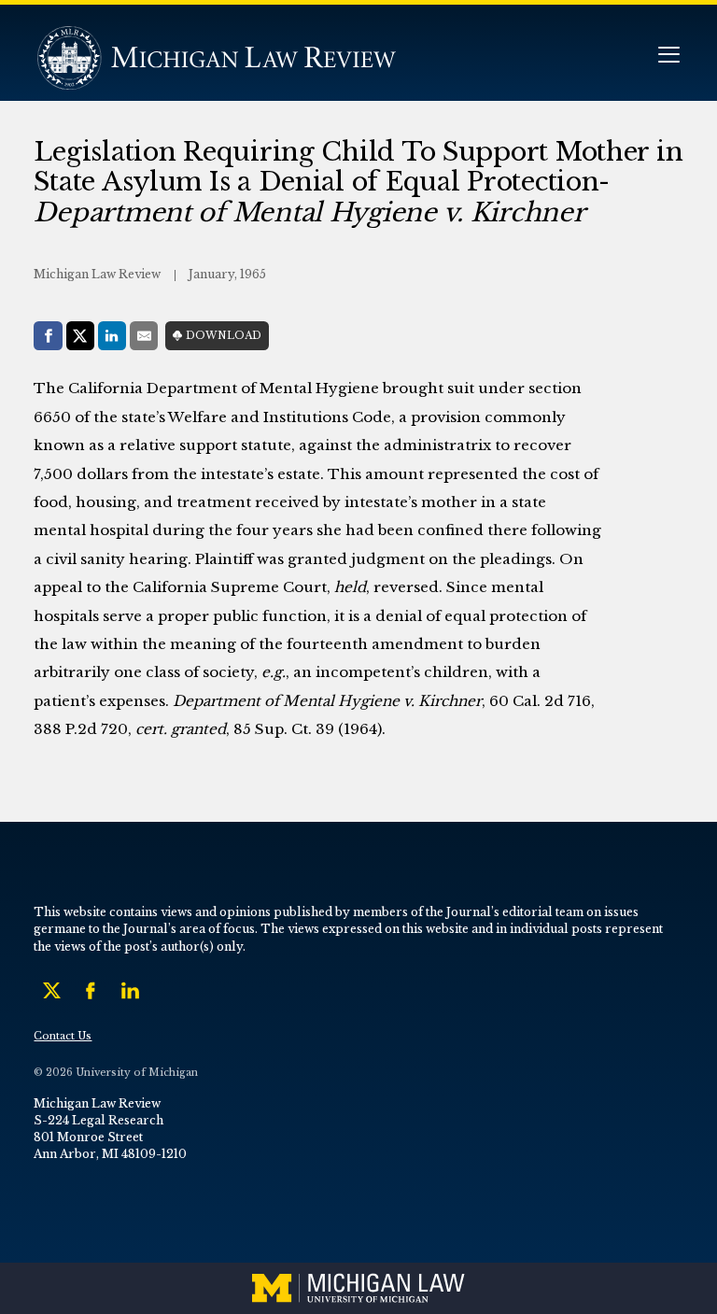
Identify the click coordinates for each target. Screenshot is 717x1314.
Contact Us (62, 1036)
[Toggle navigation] (668, 56)
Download (223, 336)
